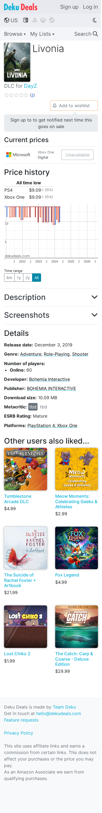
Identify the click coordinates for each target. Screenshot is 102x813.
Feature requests (21, 720)
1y (19, 277)
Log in (90, 7)
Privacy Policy (18, 733)
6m (9, 277)
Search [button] (86, 34)
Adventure (30, 354)
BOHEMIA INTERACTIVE (51, 388)
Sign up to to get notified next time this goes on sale (51, 123)
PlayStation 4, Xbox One (52, 425)
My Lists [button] (41, 34)
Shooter (80, 354)
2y (28, 277)
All (37, 277)
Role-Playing (57, 354)
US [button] (11, 20)
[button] (19, 95)
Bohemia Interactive (49, 379)
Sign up (69, 7)
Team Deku (64, 707)
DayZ (30, 86)
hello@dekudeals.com (58, 713)
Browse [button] (14, 34)
